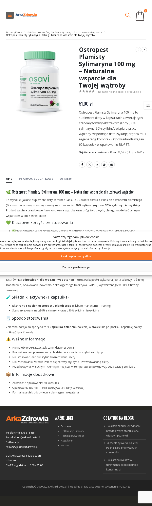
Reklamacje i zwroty (72, 431)
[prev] (138, 49)
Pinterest (104, 164)
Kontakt (65, 445)
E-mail (111, 164)
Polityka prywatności (73, 436)
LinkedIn (97, 164)
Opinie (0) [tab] (66, 178)
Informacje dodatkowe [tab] (36, 178)
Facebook (82, 164)
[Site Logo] (26, 15)
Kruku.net (124, 486)
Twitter (89, 164)
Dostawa (66, 426)
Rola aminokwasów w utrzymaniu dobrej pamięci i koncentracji (122, 464)
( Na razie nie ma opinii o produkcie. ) (119, 91)
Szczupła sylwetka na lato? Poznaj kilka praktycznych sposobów (122, 447)
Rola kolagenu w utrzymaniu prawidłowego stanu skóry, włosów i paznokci (123, 430)
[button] (10, 15)
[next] (144, 49)
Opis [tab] (9, 178)
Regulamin (67, 440)
